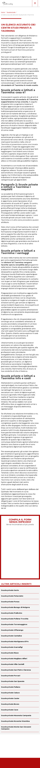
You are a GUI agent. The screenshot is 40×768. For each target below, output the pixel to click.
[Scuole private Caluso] (20, 693)
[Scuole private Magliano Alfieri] (20, 659)
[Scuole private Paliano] (20, 687)
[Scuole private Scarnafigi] (20, 647)
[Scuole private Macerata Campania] (20, 715)
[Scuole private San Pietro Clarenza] (20, 670)
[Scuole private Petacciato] (20, 596)
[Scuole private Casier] (20, 698)
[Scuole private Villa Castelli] (20, 664)
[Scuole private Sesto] (20, 590)
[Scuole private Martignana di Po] (20, 642)
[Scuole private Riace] (20, 653)
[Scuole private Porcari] (20, 676)
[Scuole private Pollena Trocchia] (20, 619)
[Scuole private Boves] (20, 704)
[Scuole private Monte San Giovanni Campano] (20, 728)
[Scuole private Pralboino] (20, 613)
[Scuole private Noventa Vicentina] (20, 721)
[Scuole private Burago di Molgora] (20, 607)
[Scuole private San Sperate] (20, 681)
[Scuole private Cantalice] (20, 636)
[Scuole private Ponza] (20, 602)
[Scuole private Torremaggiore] (20, 624)
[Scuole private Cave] (20, 710)
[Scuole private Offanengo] (20, 630)
